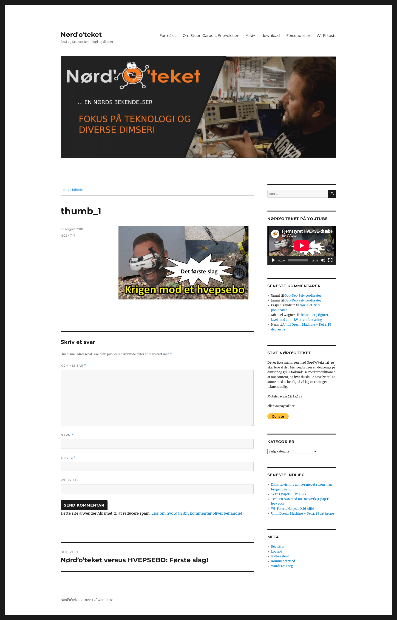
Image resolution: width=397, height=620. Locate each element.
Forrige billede (72, 189)
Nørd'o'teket (81, 34)
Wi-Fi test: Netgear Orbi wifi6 (292, 509)
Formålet (167, 35)
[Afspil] (273, 260)
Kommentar (73, 366)
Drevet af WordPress (98, 600)
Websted (69, 480)
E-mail (68, 458)
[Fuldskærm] (330, 260)
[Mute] (323, 260)
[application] (301, 245)
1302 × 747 (68, 235)
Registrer (278, 547)
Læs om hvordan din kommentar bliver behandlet (196, 513)
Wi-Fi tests (326, 35)
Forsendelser (298, 35)
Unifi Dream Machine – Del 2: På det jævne (302, 514)
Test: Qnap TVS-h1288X (288, 494)
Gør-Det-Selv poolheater (302, 296)
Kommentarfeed (283, 561)
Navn (67, 435)
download (270, 35)
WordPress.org (282, 566)
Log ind (276, 551)
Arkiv (250, 35)
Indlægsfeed (280, 556)
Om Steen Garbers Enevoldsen (211, 35)
